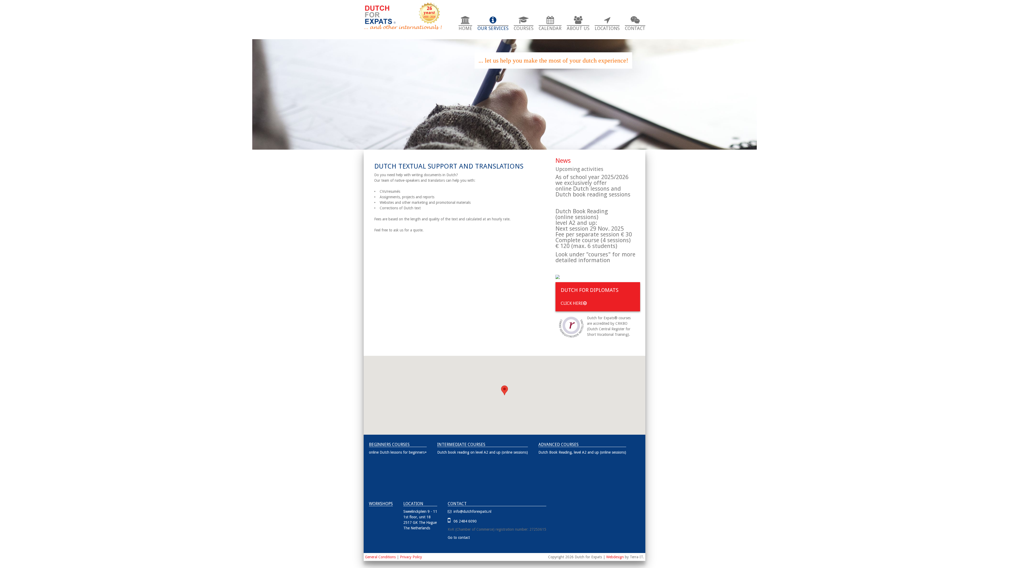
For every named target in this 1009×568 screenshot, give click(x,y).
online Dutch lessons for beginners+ (398, 452)
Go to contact (459, 537)
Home (465, 28)
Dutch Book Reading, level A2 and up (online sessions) (582, 452)
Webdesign (615, 557)
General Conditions (380, 557)
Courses (523, 28)
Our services (492, 28)
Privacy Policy (411, 557)
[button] (504, 390)
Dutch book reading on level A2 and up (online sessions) (482, 452)
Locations (607, 28)
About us (578, 28)
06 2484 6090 (464, 521)
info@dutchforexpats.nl (471, 511)
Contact (635, 28)
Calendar (550, 28)
